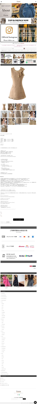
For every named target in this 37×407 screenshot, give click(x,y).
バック (31, 50)
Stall (2, 363)
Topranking (3, 293)
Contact (3, 381)
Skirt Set (3, 334)
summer (3, 327)
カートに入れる (18, 219)
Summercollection (4, 296)
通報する (35, 268)
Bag (2, 355)
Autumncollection (3, 298)
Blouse (3, 303)
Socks (3, 367)
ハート (25, 50)
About (2, 378)
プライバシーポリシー (5, 383)
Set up (2, 331)
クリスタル (9, 50)
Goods (3, 351)
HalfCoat (3, 339)
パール (13, 50)
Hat (2, 358)
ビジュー (28, 50)
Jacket (3, 310)
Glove (3, 360)
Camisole (3, 317)
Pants (3, 320)
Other (2, 353)
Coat (2, 344)
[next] (36, 10)
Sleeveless (3, 315)
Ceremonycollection (4, 372)
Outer (2, 336)
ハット (34, 50)
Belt (2, 365)
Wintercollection (3, 300)
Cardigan (3, 312)
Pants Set (3, 332)
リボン (22, 50)
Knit (2, 308)
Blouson (3, 343)
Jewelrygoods (3, 346)
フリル (16, 50)
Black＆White (3, 370)
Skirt (2, 322)
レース (19, 50)
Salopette (3, 324)
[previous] (1, 10)
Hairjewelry (3, 348)
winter (3, 329)
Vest (2, 305)
